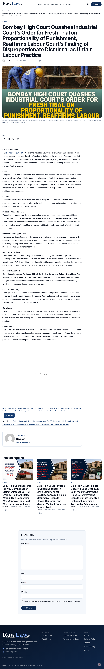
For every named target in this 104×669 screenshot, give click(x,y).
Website (24, 592)
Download (9, 415)
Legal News (47, 635)
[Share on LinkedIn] (9, 139)
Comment (25, 543)
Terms (86, 650)
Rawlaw (9, 61)
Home (4, 11)
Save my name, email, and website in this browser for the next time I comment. (52, 601)
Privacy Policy (89, 647)
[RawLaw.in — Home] (19, 635)
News (40, 4)
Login (97, 4)
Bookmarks (67, 4)
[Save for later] (22, 139)
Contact (87, 643)
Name (24, 573)
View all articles (23, 442)
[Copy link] (18, 139)
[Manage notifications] (99, 664)
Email (23, 582)
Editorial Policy (90, 639)
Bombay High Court (14, 153)
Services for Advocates (52, 4)
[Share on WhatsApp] (13, 139)
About (86, 635)
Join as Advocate (70, 635)
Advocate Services (71, 639)
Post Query (46, 639)
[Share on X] (4, 139)
